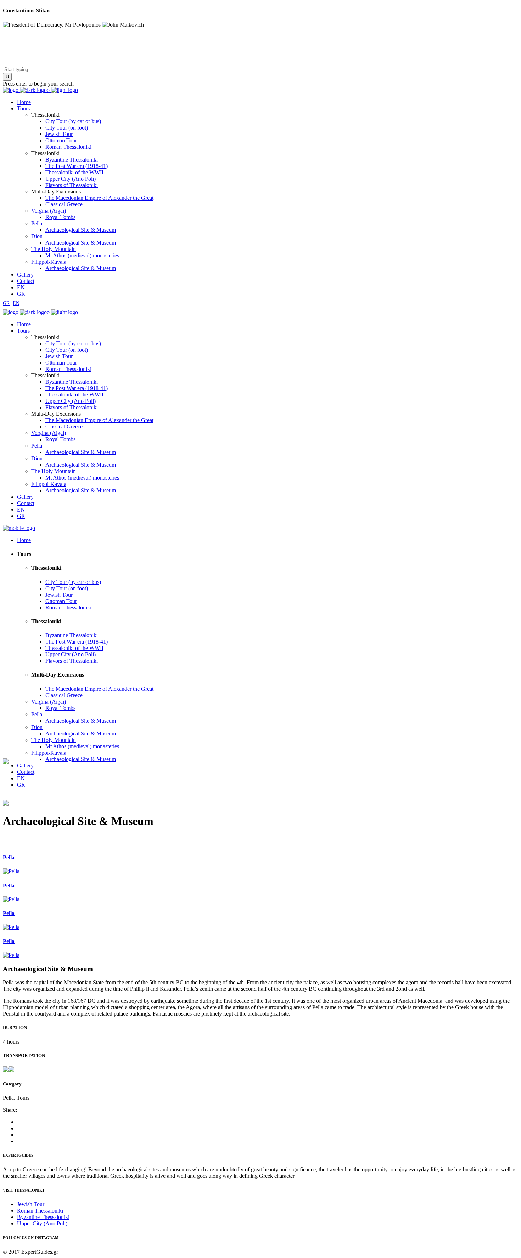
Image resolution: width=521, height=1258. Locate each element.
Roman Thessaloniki (40, 1211)
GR (6, 303)
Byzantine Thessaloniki (43, 1217)
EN (16, 303)
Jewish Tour (30, 1204)
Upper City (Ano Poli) (42, 1223)
